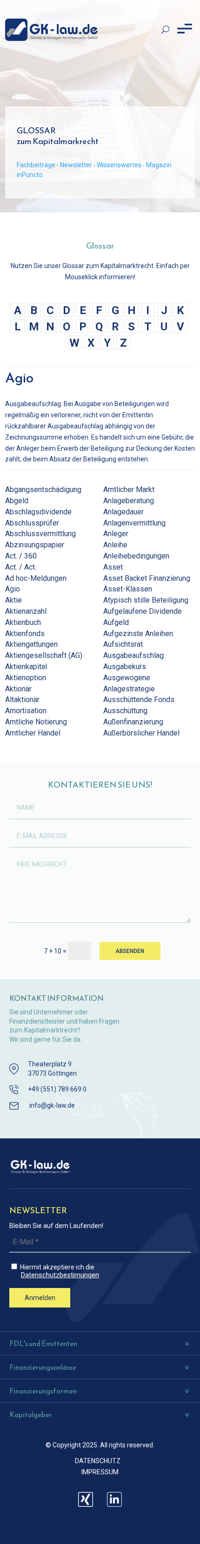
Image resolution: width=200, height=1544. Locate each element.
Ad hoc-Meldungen (36, 578)
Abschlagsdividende (38, 511)
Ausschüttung (125, 710)
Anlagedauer (123, 511)
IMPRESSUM (100, 1472)
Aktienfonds (25, 633)
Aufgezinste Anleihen (138, 633)
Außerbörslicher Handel (141, 733)
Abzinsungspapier (34, 544)
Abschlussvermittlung (40, 533)
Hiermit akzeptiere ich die (59, 1271)
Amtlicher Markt (128, 489)
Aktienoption (25, 677)
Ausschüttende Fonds (138, 699)
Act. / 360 (21, 556)
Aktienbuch (23, 622)
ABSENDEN (129, 951)
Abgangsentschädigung (43, 489)
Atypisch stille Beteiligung (145, 600)
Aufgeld (116, 622)
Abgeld (16, 500)
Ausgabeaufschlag (133, 655)
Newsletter (76, 165)
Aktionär (18, 688)
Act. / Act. (20, 567)
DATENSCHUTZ (97, 1461)
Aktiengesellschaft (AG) (43, 655)
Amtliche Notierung (36, 721)
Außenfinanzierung (133, 721)
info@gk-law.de (52, 1105)
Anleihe (115, 544)
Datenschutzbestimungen (60, 1275)
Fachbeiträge (36, 165)
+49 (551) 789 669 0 (57, 1089)
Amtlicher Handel (32, 733)
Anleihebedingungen (136, 556)
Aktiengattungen (31, 644)
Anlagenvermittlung (134, 523)
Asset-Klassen (127, 589)
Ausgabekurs (124, 666)
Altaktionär (22, 699)
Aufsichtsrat (123, 644)
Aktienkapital (26, 666)
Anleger (115, 533)
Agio (12, 589)
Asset (113, 567)
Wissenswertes (119, 165)
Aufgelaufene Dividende (142, 611)
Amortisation (26, 710)
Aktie (13, 600)
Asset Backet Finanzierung (146, 578)
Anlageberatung (128, 500)
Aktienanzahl (26, 611)
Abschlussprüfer (32, 523)
